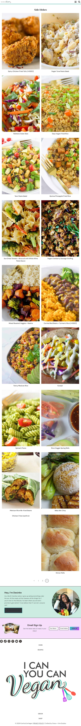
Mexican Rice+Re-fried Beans (21, 510)
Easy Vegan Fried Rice (60, 134)
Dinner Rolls (60, 573)
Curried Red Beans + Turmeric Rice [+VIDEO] (60, 323)
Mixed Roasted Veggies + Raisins (21, 323)
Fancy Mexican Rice (21, 386)
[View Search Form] (79, 2)
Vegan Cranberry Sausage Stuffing (60, 258)
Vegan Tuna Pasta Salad (60, 71)
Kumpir (60, 386)
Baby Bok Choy (60, 510)
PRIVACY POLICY (38, 723)
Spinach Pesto (21, 448)
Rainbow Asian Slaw (20, 134)
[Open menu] (75, 1)
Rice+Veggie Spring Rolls (60, 448)
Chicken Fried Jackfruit (21, 516)
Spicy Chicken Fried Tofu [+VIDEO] (21, 71)
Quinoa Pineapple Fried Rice (60, 196)
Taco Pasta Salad (21, 196)
